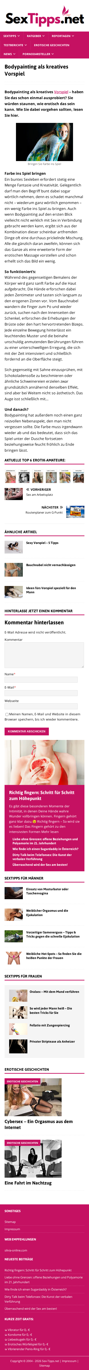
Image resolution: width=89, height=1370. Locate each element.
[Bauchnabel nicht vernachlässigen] (14, 570)
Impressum (12, 1229)
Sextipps (9, 36)
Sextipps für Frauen (23, 976)
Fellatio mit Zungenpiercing (50, 1025)
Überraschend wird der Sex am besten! (40, 865)
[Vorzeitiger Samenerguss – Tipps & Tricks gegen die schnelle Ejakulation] (14, 936)
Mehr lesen (50, 831)
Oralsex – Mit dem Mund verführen (54, 992)
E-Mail (9, 687)
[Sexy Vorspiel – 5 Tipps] (14, 547)
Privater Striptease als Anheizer (52, 1041)
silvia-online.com (16, 1250)
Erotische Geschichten (51, 45)
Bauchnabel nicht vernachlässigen (51, 565)
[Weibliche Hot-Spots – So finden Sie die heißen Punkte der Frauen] (14, 958)
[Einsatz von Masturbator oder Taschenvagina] (14, 893)
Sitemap (10, 1222)
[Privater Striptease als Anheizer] (18, 1046)
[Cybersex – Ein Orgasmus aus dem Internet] (44, 1097)
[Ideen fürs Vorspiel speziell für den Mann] (14, 592)
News (8, 54)
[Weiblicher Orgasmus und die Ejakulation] (14, 915)
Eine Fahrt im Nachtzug (28, 1182)
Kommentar (14, 639)
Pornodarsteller (36, 54)
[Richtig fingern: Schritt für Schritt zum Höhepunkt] (44, 782)
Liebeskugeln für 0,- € (22, 1339)
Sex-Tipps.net (50, 1361)
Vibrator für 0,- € (19, 1330)
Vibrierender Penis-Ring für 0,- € (29, 1349)
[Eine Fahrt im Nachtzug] (44, 1159)
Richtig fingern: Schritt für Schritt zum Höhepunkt (38, 1270)
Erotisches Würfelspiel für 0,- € (28, 1344)
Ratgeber (34, 36)
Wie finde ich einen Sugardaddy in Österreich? (45, 849)
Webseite (12, 701)
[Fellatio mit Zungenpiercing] (18, 1029)
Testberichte (13, 45)
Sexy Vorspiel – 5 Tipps (42, 543)
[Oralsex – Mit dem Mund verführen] (18, 996)
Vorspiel (61, 91)
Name (9, 674)
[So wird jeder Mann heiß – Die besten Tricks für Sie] (18, 1012)
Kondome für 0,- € (20, 1335)
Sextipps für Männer (24, 878)
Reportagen (61, 36)
